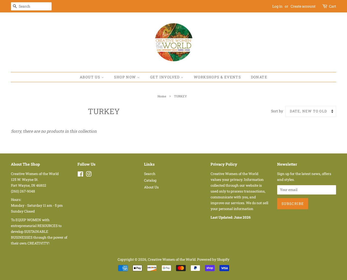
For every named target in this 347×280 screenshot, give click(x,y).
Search (149, 173)
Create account (303, 6)
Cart (332, 6)
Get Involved (165, 77)
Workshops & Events (217, 77)
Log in (277, 6)
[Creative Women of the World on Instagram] (88, 175)
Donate (259, 77)
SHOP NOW (125, 77)
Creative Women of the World (172, 259)
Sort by (277, 111)
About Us (90, 77)
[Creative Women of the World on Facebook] (80, 175)
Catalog (150, 180)
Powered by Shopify (213, 259)
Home (161, 96)
